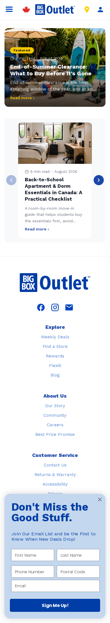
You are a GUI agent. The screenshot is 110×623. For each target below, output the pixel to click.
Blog (55, 375)
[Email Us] (69, 308)
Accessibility (55, 484)
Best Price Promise (55, 434)
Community (55, 415)
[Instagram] (55, 308)
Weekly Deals (55, 336)
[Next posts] (99, 180)
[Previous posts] (11, 180)
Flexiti (55, 365)
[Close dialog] (100, 499)
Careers (55, 424)
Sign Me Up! (55, 605)
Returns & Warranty (55, 474)
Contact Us (55, 465)
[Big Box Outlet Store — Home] (55, 283)
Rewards (55, 356)
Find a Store (55, 346)
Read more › (22, 98)
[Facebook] (40, 308)
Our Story (55, 405)
